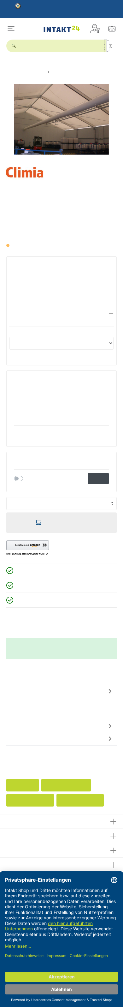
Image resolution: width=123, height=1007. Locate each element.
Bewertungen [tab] (20, 725)
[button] (61, 313)
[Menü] (11, 28)
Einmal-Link (37, 478)
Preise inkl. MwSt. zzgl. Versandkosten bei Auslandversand (56, 234)
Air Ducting (22, 785)
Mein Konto (20, 849)
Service (15, 835)
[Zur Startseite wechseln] (61, 28)
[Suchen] (110, 46)
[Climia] (28, 176)
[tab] (60, 701)
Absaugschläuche (80, 800)
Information (20, 864)
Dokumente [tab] (18, 738)
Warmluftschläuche (66, 785)
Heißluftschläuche (30, 800)
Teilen (98, 478)
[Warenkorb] (111, 28)
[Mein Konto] (94, 28)
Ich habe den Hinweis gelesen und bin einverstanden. (50, 309)
